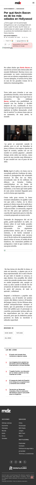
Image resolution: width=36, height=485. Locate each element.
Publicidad (22, 443)
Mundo (4, 431)
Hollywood (8, 338)
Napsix (21, 436)
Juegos (21, 431)
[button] (33, 2)
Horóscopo (22, 425)
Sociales (4, 438)
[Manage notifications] (31, 477)
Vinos (3, 436)
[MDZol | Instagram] (15, 462)
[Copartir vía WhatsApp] (5, 44)
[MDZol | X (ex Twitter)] (24, 462)
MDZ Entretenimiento (10, 35)
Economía (5, 425)
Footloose (19, 333)
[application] (18, 133)
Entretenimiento (9, 8)
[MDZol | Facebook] (11, 462)
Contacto (21, 446)
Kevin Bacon (8, 333)
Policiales (5, 428)
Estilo (3, 433)
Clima (20, 423)
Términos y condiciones (26, 453)
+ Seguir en (8, 40)
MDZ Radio (22, 428)
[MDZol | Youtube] (20, 462)
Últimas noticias (7, 423)
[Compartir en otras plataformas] (9, 44)
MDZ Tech (22, 433)
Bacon (6, 101)
